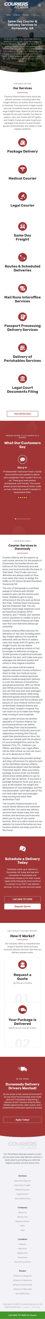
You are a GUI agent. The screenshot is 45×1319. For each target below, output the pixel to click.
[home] (18, 5)
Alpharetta (22, 1253)
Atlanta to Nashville (22, 1289)
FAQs (22, 1226)
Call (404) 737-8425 (22, 899)
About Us (22, 1212)
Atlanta (22, 1244)
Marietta (22, 1249)
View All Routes (23, 1293)
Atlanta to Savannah (22, 1285)
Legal (25, 1307)
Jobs (22, 1230)
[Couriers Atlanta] (22, 1144)
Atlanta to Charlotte (22, 1280)
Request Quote (22, 906)
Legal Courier (22, 1194)
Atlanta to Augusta (23, 1276)
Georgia (25, 15)
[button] (39, 5)
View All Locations (22, 1262)
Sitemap (36, 1307)
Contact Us (22, 1217)
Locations (16, 15)
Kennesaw (22, 1257)
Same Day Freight (22, 1185)
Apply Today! (22, 1119)
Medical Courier (22, 1190)
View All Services (22, 414)
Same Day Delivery (22, 1181)
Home (8, 15)
